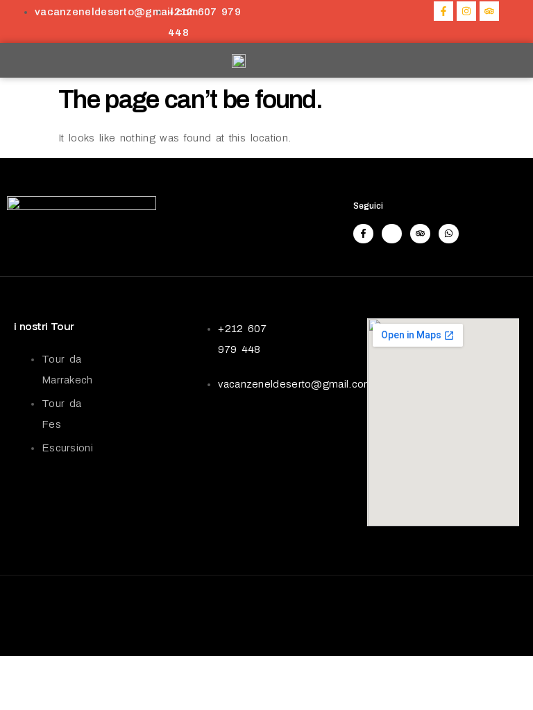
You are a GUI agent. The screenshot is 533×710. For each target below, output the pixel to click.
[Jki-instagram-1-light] (392, 234)
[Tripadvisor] (489, 11)
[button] (479, 60)
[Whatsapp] (449, 234)
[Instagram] (466, 11)
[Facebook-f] (443, 11)
